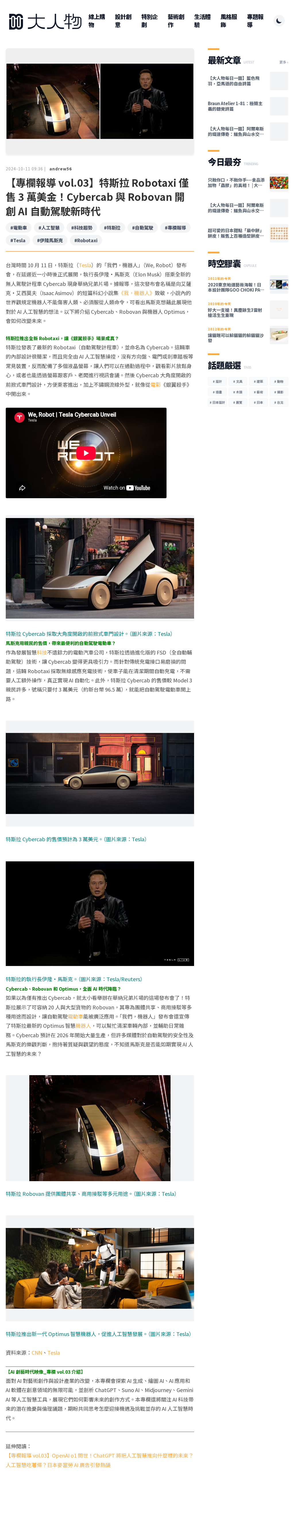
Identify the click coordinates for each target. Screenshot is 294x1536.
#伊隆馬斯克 (50, 240)
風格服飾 (228, 21)
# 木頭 (237, 392)
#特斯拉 (112, 227)
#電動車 (18, 227)
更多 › (283, 62)
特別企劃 (149, 21)
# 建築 (258, 381)
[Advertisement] (100, 1493)
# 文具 (237, 381)
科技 (42, 652)
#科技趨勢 (81, 227)
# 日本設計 (217, 402)
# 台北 (278, 402)
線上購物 (96, 21)
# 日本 (258, 402)
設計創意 (123, 21)
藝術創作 (176, 21)
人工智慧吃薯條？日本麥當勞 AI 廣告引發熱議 (58, 1464)
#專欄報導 (175, 227)
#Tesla (18, 240)
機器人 (83, 1025)
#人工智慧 (49, 227)
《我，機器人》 (137, 293)
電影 (155, 384)
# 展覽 (237, 402)
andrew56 (60, 169)
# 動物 (278, 381)
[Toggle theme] (279, 20)
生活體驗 (202, 21)
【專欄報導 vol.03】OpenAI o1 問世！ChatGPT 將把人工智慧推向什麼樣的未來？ (100, 1455)
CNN (37, 1352)
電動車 (75, 1016)
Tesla (85, 265)
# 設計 (217, 381)
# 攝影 (278, 392)
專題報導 (255, 21)
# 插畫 (217, 392)
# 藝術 (258, 392)
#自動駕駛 (142, 227)
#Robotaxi (86, 240)
